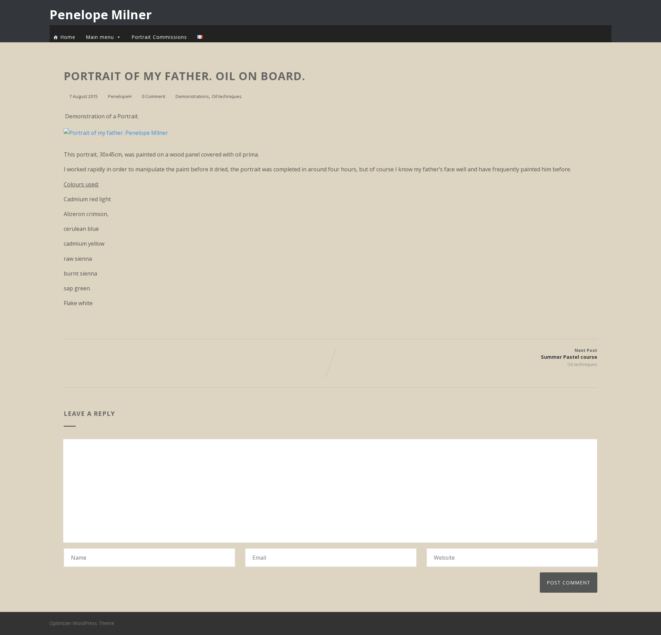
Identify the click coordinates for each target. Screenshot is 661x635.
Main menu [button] (100, 37)
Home (67, 37)
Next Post (569, 353)
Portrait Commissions (159, 37)
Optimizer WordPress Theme (82, 623)
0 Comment (153, 96)
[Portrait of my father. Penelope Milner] (119, 133)
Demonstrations (192, 96)
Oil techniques (227, 96)
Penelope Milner (101, 14)
